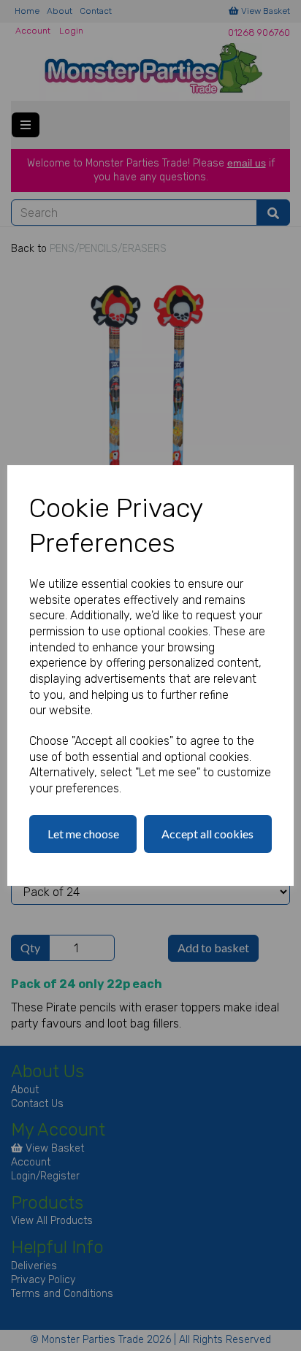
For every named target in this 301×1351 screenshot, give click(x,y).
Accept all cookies (207, 834)
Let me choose (83, 834)
